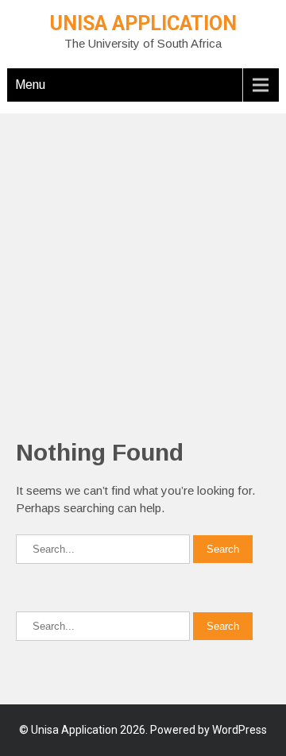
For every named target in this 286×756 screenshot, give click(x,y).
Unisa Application (143, 23)
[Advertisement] (143, 256)
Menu (30, 84)
